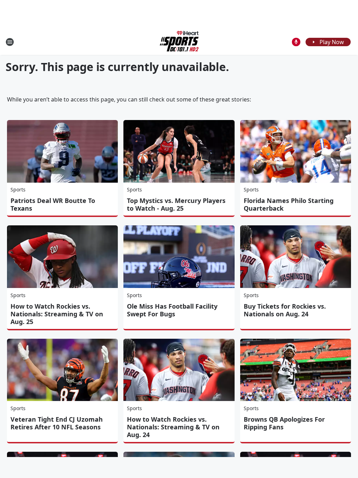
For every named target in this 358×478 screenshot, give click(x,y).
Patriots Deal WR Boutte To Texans (52, 204)
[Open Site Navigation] (10, 42)
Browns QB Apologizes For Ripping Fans (284, 423)
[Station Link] (179, 41)
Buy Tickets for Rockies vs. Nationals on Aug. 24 (285, 310)
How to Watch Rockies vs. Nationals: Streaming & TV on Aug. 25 (56, 313)
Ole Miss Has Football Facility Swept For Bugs (172, 310)
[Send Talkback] (296, 42)
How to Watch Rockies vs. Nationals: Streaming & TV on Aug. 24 (173, 426)
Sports (18, 189)
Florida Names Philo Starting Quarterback (289, 204)
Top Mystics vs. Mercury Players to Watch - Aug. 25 (176, 204)
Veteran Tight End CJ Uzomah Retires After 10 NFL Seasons (56, 423)
